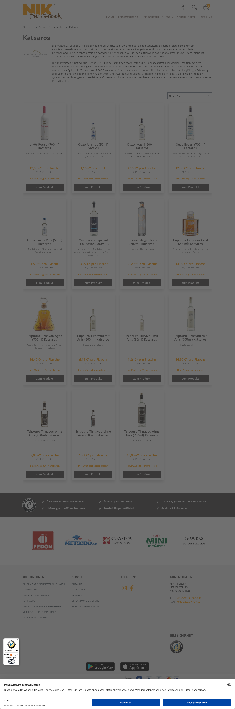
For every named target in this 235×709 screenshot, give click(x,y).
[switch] (11, 661)
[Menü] (17, 640)
